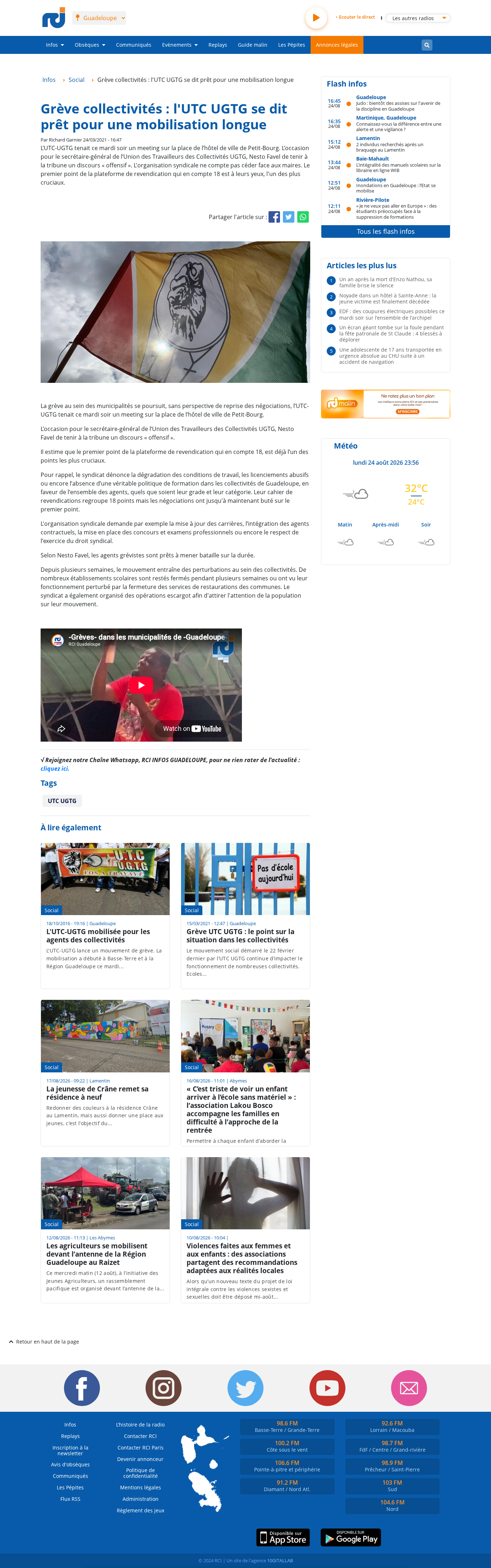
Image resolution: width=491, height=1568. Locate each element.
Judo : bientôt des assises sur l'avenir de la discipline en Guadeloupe (398, 106)
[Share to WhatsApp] (303, 217)
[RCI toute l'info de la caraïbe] (54, 18)
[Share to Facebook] (274, 217)
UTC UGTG (62, 801)
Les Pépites (291, 44)
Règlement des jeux (140, 1510)
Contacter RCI (140, 1436)
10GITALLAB (280, 1560)
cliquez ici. (55, 769)
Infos (52, 44)
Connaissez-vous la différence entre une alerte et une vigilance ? (398, 127)
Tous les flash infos (386, 231)
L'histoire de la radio (140, 1424)
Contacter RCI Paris (141, 1447)
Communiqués (133, 44)
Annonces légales (337, 44)
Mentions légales (140, 1487)
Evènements (177, 44)
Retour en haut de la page (47, 1341)
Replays (217, 44)
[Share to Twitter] (288, 217)
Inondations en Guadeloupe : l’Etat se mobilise (396, 188)
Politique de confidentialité (140, 1473)
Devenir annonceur (140, 1459)
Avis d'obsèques (70, 1464)
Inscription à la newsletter (70, 1450)
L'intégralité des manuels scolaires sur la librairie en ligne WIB (398, 167)
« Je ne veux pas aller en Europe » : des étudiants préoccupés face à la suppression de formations (396, 211)
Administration (141, 1498)
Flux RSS (70, 1498)
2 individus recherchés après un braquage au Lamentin (389, 147)
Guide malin (252, 44)
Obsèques (87, 44)
